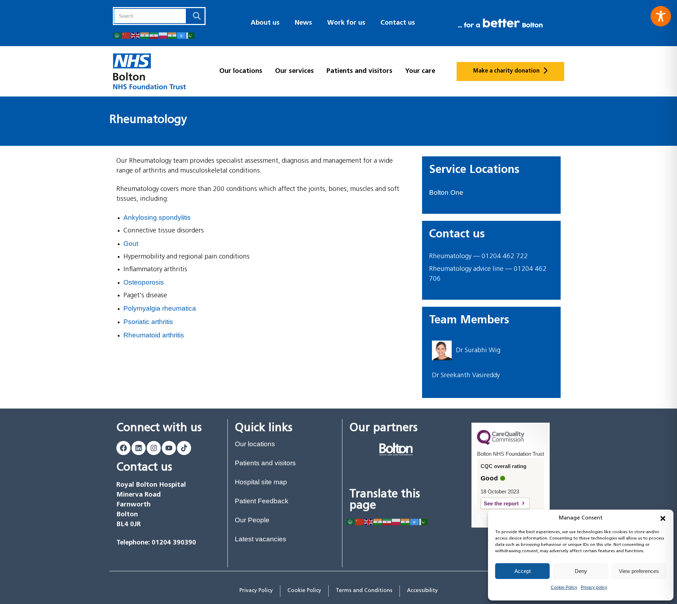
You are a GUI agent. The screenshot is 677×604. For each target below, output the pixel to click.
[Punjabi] (172, 35)
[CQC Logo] (500, 443)
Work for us (346, 23)
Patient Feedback (261, 501)
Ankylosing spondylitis (157, 217)
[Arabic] (117, 35)
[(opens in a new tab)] (396, 449)
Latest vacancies (260, 539)
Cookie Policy (564, 587)
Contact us (397, 23)
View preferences (639, 571)
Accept (522, 571)
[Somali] (181, 35)
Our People (252, 520)
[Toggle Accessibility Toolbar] (661, 16)
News (303, 23)
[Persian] (154, 35)
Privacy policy (594, 587)
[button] (662, 518)
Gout (130, 243)
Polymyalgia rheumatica (159, 308)
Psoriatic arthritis (148, 321)
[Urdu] (190, 35)
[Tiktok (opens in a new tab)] (184, 448)
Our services (294, 71)
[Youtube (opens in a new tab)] (169, 448)
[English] (135, 35)
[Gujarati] (145, 35)
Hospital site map (261, 482)
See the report (507, 503)
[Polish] (163, 35)
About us (265, 23)
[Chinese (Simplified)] (126, 35)
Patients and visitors (359, 71)
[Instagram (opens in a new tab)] (154, 448)
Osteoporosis (143, 282)
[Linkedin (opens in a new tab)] (139, 448)
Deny (581, 571)
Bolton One (446, 192)
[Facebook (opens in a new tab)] (123, 448)
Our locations (240, 71)
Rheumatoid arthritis (153, 335)
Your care (420, 71)
